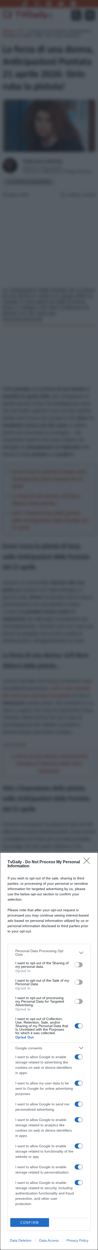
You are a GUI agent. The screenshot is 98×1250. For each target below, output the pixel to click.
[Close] (88, 862)
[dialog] (49, 1051)
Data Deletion (20, 1240)
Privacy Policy (77, 1240)
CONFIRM (29, 1223)
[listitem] (49, 952)
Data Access (49, 1240)
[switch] (79, 964)
